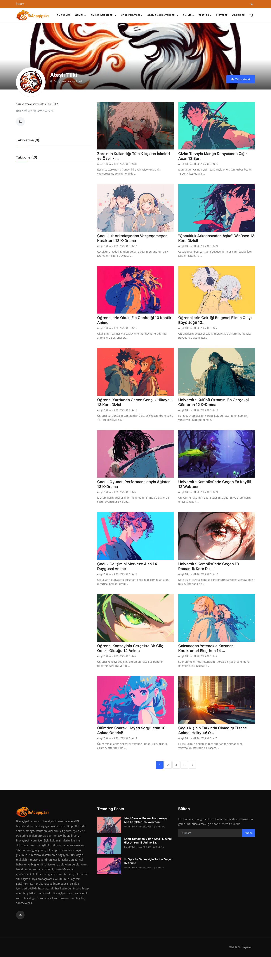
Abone (249, 833)
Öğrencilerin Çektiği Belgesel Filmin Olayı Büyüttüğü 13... (215, 320)
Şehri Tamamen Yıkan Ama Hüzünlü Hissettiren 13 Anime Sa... (148, 840)
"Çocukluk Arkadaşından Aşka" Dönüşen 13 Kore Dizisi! (216, 238)
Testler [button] (204, 15)
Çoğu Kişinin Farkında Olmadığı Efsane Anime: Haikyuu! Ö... (212, 730)
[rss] (20, 915)
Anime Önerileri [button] (102, 15)
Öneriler (238, 15)
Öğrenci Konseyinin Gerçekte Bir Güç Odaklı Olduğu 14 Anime (130, 648)
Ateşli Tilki (102, 164)
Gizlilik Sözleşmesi (240, 947)
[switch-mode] (252, 4)
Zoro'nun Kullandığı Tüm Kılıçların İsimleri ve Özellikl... (133, 156)
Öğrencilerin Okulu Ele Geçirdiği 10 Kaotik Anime (134, 320)
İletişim (20, 3)
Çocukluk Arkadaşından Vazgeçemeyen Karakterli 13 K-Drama (132, 238)
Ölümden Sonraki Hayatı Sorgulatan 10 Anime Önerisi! (131, 730)
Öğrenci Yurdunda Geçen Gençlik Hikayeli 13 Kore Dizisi (134, 402)
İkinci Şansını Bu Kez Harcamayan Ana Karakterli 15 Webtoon (146, 820)
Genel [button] (79, 15)
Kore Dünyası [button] (130, 15)
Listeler (222, 15)
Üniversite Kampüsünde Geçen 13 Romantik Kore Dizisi (208, 566)
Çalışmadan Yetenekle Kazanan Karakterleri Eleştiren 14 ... (206, 648)
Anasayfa (64, 15)
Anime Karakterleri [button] (161, 15)
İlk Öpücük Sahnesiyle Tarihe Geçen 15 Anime (148, 861)
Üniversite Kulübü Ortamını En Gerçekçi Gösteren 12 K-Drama (213, 402)
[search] (251, 15)
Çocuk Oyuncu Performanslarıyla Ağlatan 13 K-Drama (134, 484)
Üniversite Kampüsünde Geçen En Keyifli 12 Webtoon (214, 484)
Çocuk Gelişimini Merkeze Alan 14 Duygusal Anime (127, 566)
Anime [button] (187, 15)
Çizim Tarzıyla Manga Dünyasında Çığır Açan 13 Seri (212, 156)
